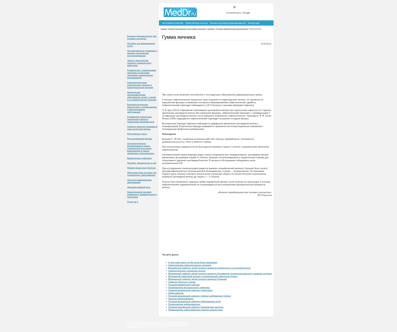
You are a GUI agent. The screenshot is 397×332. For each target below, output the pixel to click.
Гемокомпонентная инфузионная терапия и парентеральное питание (140, 85)
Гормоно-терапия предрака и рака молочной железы (142, 127)
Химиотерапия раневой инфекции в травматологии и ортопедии (142, 194)
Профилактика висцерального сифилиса (189, 287)
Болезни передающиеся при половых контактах (141, 37)
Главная (240, 7)
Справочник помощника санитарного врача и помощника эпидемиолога (140, 119)
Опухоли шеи (253, 23)
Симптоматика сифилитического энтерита (189, 265)
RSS (266, 7)
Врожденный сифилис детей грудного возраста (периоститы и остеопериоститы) (209, 268)
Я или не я (132, 202)
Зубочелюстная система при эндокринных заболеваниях (141, 173)
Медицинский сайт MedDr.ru (146, 322)
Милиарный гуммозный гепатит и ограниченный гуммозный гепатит (202, 276)
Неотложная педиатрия (172, 23)
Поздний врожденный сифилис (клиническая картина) (195, 307)
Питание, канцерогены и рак (141, 163)
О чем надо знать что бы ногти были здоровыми (192, 262)
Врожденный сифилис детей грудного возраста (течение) (197, 279)
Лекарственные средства (196, 23)
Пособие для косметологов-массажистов (228, 23)
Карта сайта (254, 7)
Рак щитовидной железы (139, 138)
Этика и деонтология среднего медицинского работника (139, 63)
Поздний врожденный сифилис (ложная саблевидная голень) (199, 296)
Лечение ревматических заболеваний (139, 181)
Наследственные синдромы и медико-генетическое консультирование (142, 53)
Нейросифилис (176, 293)
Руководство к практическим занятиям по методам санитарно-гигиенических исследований (141, 74)
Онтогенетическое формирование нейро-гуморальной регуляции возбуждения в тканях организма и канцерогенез (140, 148)
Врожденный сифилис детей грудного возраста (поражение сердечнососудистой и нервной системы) (220, 273)
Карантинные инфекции (139, 158)
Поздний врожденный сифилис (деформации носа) (194, 301)
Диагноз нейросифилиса (180, 298)
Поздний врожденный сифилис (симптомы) (190, 290)
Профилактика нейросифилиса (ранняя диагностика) (195, 310)
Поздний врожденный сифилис (184, 284)
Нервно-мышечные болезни (141, 168)
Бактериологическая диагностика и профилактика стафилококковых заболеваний (142, 108)
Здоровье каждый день (138, 187)
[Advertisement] (217, 69)
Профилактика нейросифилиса (184, 304)
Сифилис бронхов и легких (182, 282)
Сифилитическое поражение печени (186, 271)
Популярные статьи (137, 134)
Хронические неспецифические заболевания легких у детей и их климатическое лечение (141, 96)
